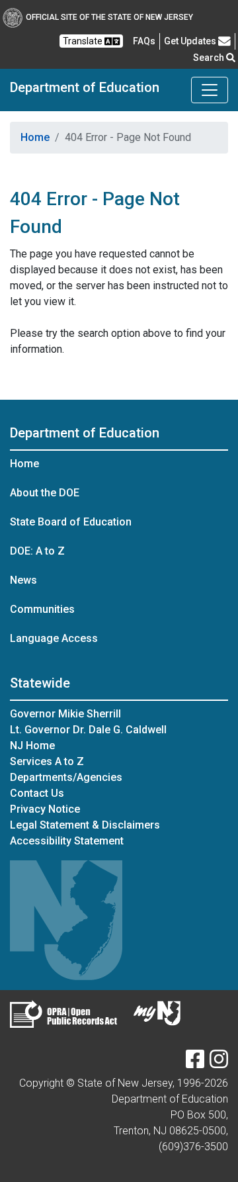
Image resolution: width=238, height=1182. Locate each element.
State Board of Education (71, 522)
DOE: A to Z (37, 551)
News (23, 580)
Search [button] (209, 57)
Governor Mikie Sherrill (65, 713)
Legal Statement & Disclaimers (85, 825)
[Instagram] (219, 1063)
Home (35, 137)
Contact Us (37, 793)
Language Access (54, 638)
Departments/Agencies (66, 777)
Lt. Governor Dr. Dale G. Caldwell (88, 729)
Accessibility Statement (67, 841)
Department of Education (84, 87)
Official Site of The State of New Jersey (109, 17)
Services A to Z (47, 761)
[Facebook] (195, 1063)
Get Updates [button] (191, 41)
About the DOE (44, 492)
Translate (83, 41)
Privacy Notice (45, 809)
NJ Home (32, 745)
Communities (42, 609)
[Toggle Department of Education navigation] (209, 90)
